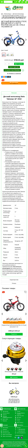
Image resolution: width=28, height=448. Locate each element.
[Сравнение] (22, 1)
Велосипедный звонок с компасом (14, 371)
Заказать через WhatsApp (13, 70)
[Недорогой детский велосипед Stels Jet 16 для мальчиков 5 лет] (14, 303)
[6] (12, 55)
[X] (8, 77)
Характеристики (14, 279)
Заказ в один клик (14, 67)
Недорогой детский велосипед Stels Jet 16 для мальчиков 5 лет (14, 326)
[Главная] (2, 14)
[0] (19, 1)
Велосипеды (7, 13)
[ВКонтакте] (2, 77)
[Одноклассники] (4, 77)
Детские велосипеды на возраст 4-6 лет (13, 15)
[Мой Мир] (6, 77)
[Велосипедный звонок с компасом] (14, 353)
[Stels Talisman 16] (14, 38)
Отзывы (14, 283)
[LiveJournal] (10, 77)
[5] (8, 55)
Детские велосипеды (18, 13)
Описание (14, 93)
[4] (4, 55)
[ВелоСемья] (14, 7)
